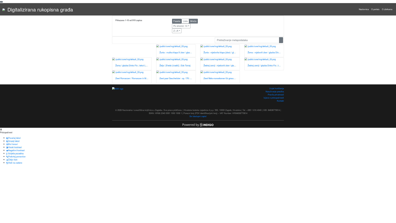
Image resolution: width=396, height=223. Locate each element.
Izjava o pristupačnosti (274, 97)
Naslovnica (364, 9)
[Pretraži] (281, 40)
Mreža (193, 21)
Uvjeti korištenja (276, 88)
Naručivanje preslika (275, 91)
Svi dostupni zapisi (198, 116)
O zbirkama (387, 9)
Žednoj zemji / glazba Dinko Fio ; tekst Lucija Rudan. (266, 65)
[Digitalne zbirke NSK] (3, 9)
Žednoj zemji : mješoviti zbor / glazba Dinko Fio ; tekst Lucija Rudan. (222, 65)
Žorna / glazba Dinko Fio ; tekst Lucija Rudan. (133, 65)
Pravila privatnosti (276, 94)
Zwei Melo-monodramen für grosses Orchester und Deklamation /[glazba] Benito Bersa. (222, 78)
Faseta (176, 21)
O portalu (375, 9)
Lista (185, 21)
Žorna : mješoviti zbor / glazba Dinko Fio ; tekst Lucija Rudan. (266, 52)
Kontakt (280, 100)
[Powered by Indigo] (198, 124)
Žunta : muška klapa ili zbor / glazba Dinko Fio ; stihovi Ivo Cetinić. (177, 52)
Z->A (175, 30)
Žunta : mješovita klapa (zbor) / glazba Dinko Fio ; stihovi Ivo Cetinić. (222, 52)
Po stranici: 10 (180, 25)
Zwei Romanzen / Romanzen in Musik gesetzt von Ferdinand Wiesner (133, 78)
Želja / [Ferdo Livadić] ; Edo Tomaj (174, 65)
